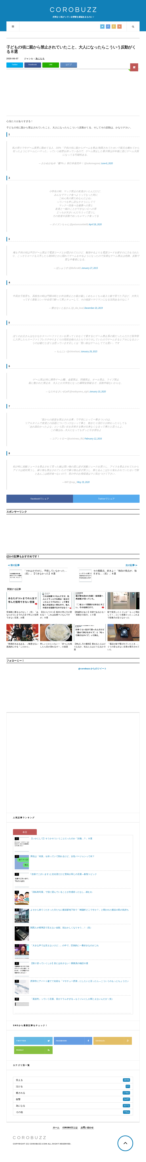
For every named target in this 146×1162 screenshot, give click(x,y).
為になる (40, 58)
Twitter (15, 64)
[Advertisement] (73, 94)
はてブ (69, 64)
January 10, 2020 (97, 391)
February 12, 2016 (93, 438)
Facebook (33, 64)
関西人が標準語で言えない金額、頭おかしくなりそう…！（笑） (61, 927)
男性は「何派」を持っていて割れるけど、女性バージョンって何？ (62, 856)
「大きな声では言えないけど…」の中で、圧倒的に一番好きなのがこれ (64, 945)
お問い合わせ (87, 1127)
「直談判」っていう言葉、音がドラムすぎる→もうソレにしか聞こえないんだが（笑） (72, 999)
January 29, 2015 (89, 351)
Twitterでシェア (106, 498)
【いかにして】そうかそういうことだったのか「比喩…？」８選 (61, 838)
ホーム (56, 1127)
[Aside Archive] (134, 67)
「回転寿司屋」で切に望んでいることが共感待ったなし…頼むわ (61, 892)
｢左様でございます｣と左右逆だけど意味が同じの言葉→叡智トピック (63, 874)
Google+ (100, 1041)
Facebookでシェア (40, 498)
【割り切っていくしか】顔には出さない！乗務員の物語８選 (59, 963)
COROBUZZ (74, 9)
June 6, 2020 (107, 163)
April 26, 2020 (95, 224)
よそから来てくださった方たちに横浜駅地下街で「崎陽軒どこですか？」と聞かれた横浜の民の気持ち (79, 909)
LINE (50, 64)
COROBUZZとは (70, 1127)
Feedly (20, 1050)
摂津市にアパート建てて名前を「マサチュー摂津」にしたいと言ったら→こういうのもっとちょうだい (79, 981)
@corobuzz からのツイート (92, 668)
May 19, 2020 (83, 482)
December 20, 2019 (93, 308)
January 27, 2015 (89, 268)
